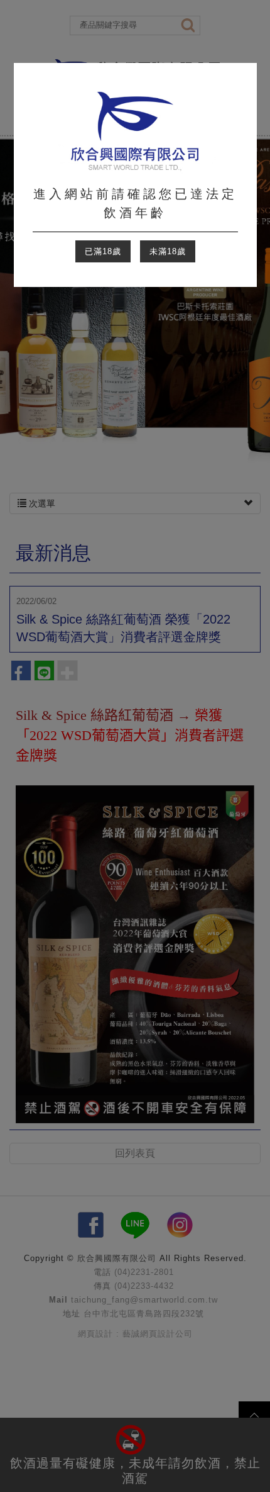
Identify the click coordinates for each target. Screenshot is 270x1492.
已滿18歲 (103, 251)
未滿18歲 (167, 251)
